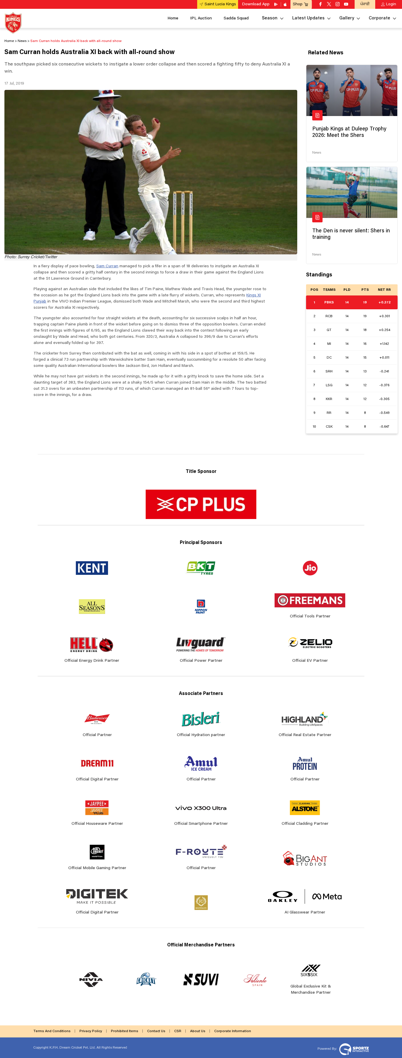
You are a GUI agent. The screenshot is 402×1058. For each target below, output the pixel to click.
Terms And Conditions (52, 1031)
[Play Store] (276, 4)
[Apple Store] (285, 4)
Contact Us (156, 1031)
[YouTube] (346, 5)
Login (391, 4)
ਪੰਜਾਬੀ (365, 4)
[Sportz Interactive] (353, 1049)
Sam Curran (107, 266)
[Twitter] (329, 5)
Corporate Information (232, 1031)
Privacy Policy (90, 1031)
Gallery (346, 18)
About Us (197, 1031)
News (316, 152)
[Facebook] (320, 5)
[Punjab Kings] (13, 23)
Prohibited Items (124, 1031)
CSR (177, 1031)
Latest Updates (308, 18)
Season (270, 18)
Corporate (379, 18)
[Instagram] (337, 5)
